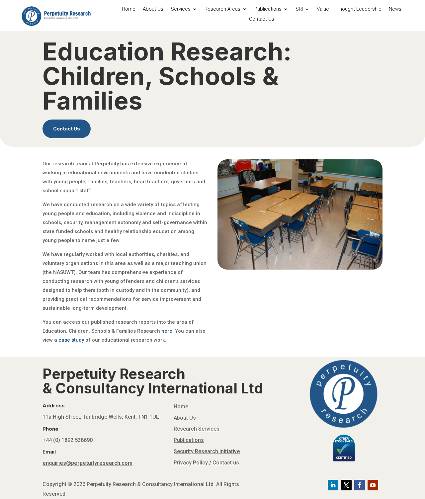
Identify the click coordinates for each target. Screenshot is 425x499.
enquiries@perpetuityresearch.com (87, 463)
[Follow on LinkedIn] (333, 485)
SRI (299, 9)
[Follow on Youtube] (373, 485)
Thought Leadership (359, 9)
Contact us (225, 462)
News (395, 9)
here (166, 331)
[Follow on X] (346, 485)
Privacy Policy (191, 462)
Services (181, 9)
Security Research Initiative (207, 451)
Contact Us (261, 19)
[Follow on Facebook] (359, 485)
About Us (153, 9)
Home (128, 9)
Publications (268, 9)
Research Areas (222, 9)
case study (71, 340)
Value (323, 9)
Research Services (196, 429)
